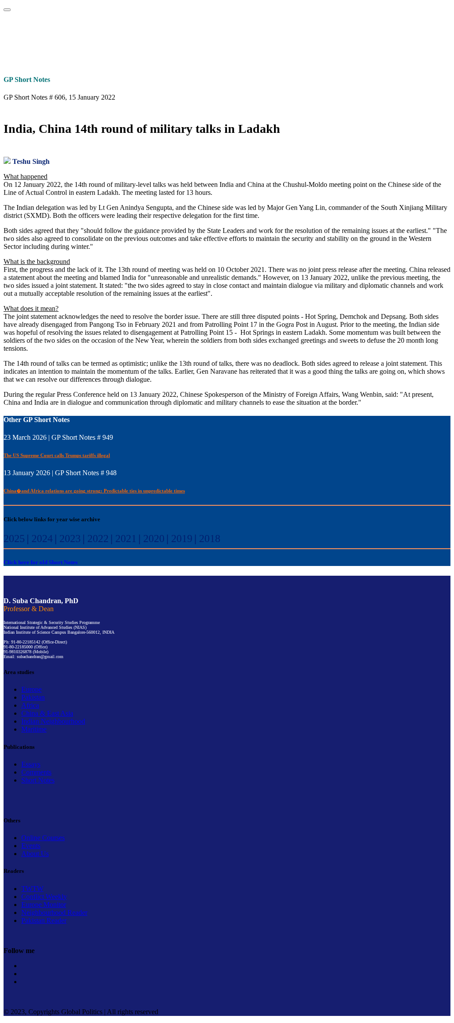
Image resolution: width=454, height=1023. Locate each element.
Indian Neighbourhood (53, 721)
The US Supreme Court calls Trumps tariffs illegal (57, 455)
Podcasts (326, 37)
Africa (30, 705)
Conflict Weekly (138, 56)
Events (277, 37)
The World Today (30, 56)
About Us (35, 853)
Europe (31, 689)
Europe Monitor (193, 56)
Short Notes (38, 780)
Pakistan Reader (247, 56)
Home (28, 37)
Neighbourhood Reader (308, 56)
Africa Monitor (369, 56)
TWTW (84, 56)
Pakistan (33, 697)
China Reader (423, 56)
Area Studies (128, 37)
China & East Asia (47, 713)
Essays (30, 764)
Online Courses (376, 37)
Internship (227, 37)
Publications (177, 37)
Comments (36, 772)
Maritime (34, 729)
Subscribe (426, 37)
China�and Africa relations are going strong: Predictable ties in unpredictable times (94, 490)
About (78, 37)
